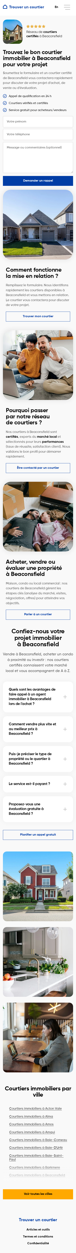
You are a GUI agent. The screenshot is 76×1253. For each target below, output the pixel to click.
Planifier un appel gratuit (38, 834)
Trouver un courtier (38, 1220)
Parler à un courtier (38, 614)
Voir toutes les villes (38, 1194)
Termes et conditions (38, 1236)
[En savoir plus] (65, 697)
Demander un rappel (38, 180)
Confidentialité (38, 1243)
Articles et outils (38, 1229)
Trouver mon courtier (38, 316)
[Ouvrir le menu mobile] (67, 7)
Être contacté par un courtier (38, 468)
